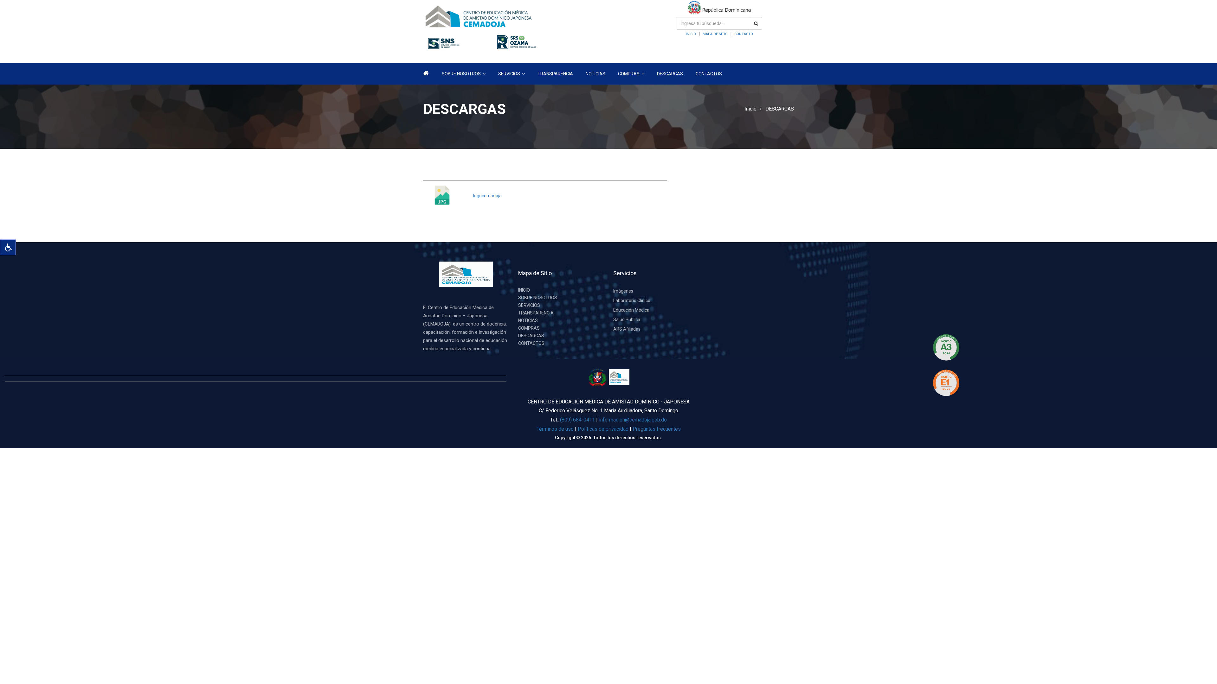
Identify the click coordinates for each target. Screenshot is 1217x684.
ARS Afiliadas (627, 329)
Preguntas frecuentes (657, 429)
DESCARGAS (670, 73)
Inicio (750, 109)
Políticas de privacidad (604, 429)
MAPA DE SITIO (715, 34)
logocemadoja (487, 195)
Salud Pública (626, 319)
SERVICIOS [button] (509, 73)
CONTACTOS (709, 73)
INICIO (691, 34)
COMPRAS (529, 328)
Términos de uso (555, 429)
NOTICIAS (595, 73)
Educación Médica (631, 310)
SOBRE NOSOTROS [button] (462, 73)
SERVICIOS (529, 305)
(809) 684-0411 (577, 420)
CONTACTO (743, 34)
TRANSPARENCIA (555, 73)
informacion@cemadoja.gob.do (633, 420)
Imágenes (623, 291)
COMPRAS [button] (629, 73)
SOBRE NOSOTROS (537, 297)
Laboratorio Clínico (631, 300)
